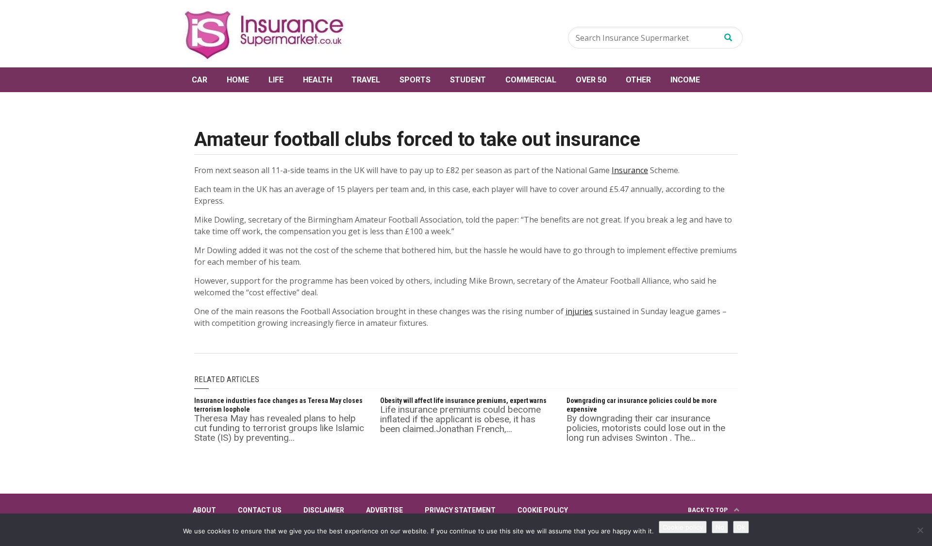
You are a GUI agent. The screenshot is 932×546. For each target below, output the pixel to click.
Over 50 (591, 79)
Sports (415, 79)
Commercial (530, 79)
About (204, 510)
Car (199, 79)
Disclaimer (323, 510)
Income (685, 79)
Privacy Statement (460, 510)
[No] (920, 530)
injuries (579, 311)
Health (317, 79)
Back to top (708, 510)
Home (238, 79)
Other (638, 79)
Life (275, 79)
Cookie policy (683, 527)
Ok (741, 527)
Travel (365, 79)
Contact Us (260, 510)
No (720, 527)
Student (468, 79)
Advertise (384, 510)
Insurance (630, 170)
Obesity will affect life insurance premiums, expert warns (463, 400)
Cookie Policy (542, 510)
